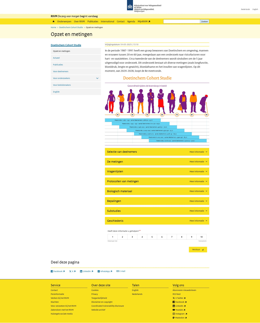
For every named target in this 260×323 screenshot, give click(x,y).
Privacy (94, 294)
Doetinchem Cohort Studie (71, 27)
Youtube (186, 309)
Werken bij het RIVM (60, 298)
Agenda (131, 21)
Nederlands (245, 9)
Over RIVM (79, 21)
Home (53, 21)
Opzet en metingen (68, 51)
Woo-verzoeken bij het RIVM (63, 306)
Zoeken (204, 21)
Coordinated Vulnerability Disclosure (107, 306)
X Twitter (187, 298)
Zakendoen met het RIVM (62, 309)
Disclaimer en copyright (101, 302)
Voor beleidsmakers (62, 85)
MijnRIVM (145, 21)
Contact (121, 21)
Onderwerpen (64, 21)
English (255, 9)
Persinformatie (57, 294)
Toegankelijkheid (99, 298)
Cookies (94, 290)
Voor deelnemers (60, 71)
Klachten (55, 302)
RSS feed (177, 294)
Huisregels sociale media (62, 313)
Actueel (56, 58)
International (107, 21)
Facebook (187, 301)
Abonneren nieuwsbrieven (184, 290)
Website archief (98, 309)
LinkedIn (187, 305)
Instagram (187, 313)
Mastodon (187, 317)
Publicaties (92, 21)
